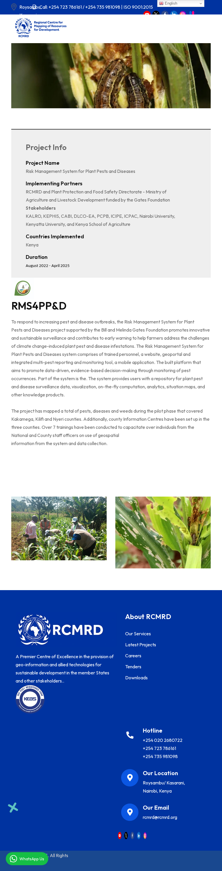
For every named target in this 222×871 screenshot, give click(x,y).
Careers (133, 655)
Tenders (133, 666)
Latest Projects (140, 644)
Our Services (138, 633)
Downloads (136, 677)
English (170, 3)
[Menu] (95, 27)
